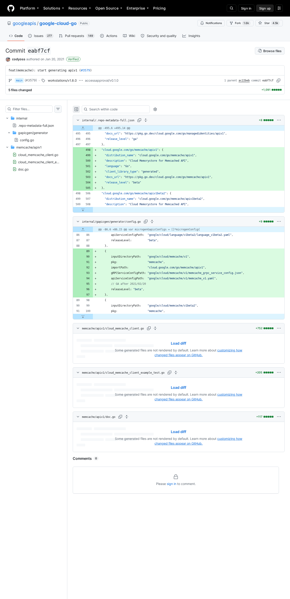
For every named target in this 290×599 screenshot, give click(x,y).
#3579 (85, 70)
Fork (242, 23)
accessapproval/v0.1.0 (101, 80)
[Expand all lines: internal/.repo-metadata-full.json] (146, 120)
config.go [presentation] (27, 140)
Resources (77, 8)
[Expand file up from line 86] (83, 229)
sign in (171, 484)
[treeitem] (33, 129)
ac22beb (244, 80)
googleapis (24, 23)
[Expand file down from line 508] (83, 209)
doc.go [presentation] (23, 169)
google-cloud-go (58, 23)
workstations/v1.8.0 (62, 80)
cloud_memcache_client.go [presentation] (38, 154)
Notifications (214, 23)
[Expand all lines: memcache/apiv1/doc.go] (126, 417)
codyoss (18, 59)
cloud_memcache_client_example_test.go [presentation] (48, 162)
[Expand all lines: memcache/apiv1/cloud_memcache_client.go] (155, 328)
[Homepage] (10, 8)
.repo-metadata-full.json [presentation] (36, 125)
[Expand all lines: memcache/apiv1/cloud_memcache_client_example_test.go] (176, 372)
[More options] (279, 120)
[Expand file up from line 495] (83, 128)
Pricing (159, 8)
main (19, 80)
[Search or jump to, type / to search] (231, 8)
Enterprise (136, 8)
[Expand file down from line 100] (83, 316)
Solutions (51, 8)
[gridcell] (178, 128)
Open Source (106, 8)
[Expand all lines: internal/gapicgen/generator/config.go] (152, 221)
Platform (27, 8)
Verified (73, 59)
